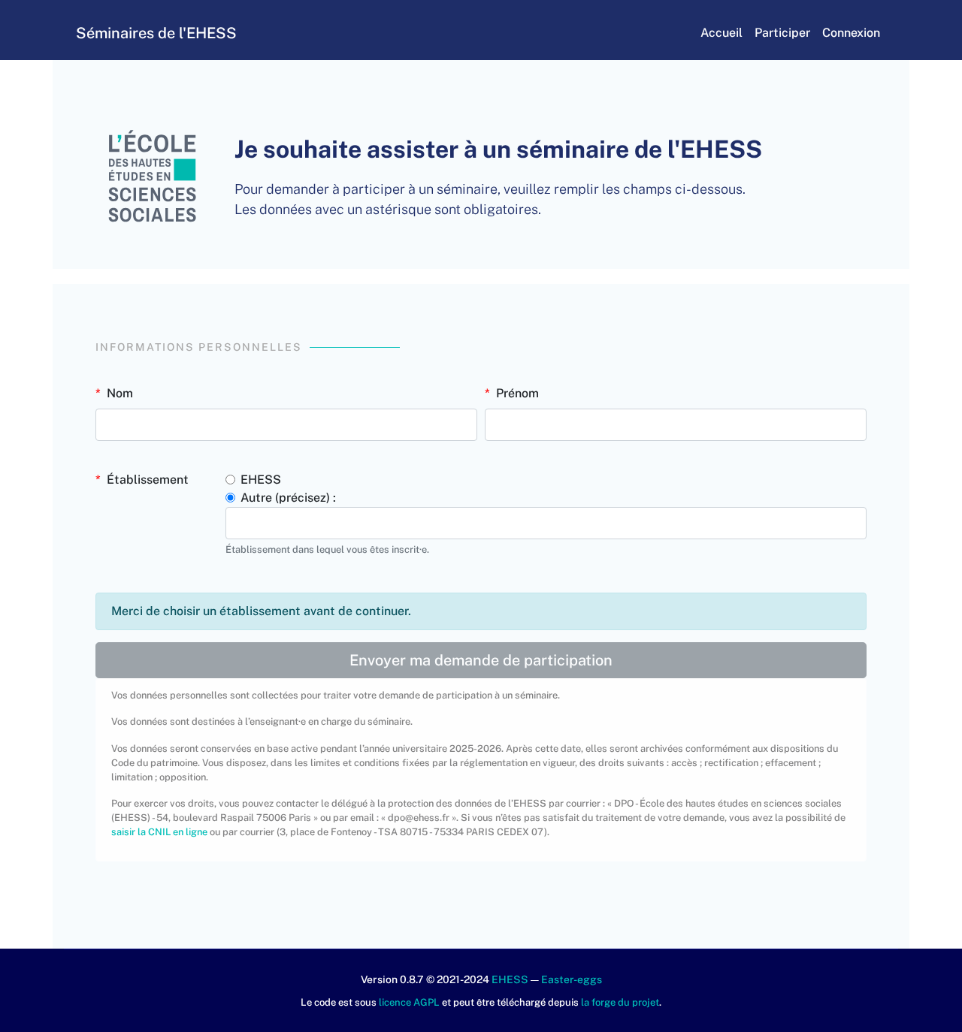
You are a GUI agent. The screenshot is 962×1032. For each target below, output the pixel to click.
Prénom (517, 393)
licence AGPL (409, 1002)
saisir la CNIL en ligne (159, 831)
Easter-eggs (571, 979)
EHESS (260, 479)
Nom (120, 393)
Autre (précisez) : (288, 497)
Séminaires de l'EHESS (156, 33)
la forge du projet (620, 1002)
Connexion (851, 33)
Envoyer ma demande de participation (481, 660)
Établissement (148, 479)
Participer (782, 33)
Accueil (721, 33)
